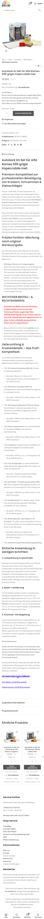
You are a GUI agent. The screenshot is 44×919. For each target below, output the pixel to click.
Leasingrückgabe (9, 829)
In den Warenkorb (23, 113)
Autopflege (7, 826)
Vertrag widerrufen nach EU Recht (16, 815)
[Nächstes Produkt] (41, 66)
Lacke (10, 60)
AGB (5, 837)
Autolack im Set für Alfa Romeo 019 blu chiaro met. (32, 749)
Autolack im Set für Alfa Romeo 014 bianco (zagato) (11, 749)
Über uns (6, 850)
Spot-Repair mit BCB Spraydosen (14, 682)
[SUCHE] (39, 10)
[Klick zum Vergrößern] (6, 51)
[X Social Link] (11, 144)
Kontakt (6, 853)
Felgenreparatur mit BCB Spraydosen (16, 687)
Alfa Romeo (28, 60)
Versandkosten (23, 87)
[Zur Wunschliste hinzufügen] (17, 732)
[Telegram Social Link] (20, 144)
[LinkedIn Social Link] (17, 144)
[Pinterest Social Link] (14, 144)
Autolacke (18, 60)
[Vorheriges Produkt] (36, 66)
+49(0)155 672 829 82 (11, 808)
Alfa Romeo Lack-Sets (10, 62)
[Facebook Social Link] (8, 144)
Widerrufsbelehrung (11, 840)
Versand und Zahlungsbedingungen (16, 834)
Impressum (7, 861)
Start (4, 60)
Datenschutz (8, 858)
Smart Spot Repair (10, 831)
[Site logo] (6, 3)
